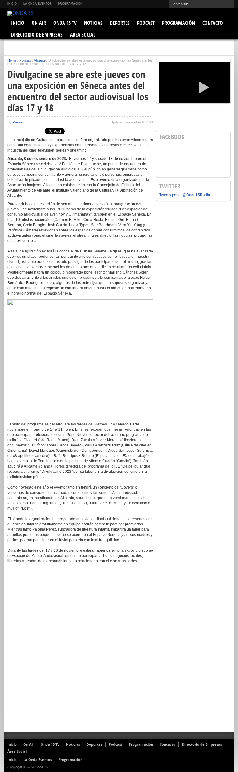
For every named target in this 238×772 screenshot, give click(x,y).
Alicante (40, 60)
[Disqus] (80, 652)
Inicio (12, 3)
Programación (70, 3)
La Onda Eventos (37, 3)
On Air (39, 22)
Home (11, 60)
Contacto (212, 22)
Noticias (93, 22)
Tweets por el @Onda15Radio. (185, 195)
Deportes (120, 22)
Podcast (146, 22)
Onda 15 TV (65, 22)
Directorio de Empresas (37, 34)
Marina (17, 122)
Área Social (82, 34)
